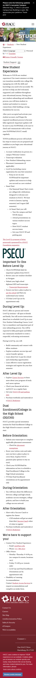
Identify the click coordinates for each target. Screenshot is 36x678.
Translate (12, 54)
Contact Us (6, 608)
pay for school (11, 293)
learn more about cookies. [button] (12, 669)
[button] (32, 24)
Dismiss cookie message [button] (12, 674)
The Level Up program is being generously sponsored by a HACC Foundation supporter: (15, 242)
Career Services (18, 378)
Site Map (5, 615)
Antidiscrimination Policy (12, 619)
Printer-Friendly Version (13, 57)
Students (10, 45)
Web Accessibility (9, 630)
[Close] (33, 3)
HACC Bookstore (13, 401)
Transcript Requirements (18, 287)
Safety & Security (8, 623)
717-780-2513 (20, 549)
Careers (5, 612)
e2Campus (6, 626)
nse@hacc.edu (19, 546)
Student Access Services (21, 583)
